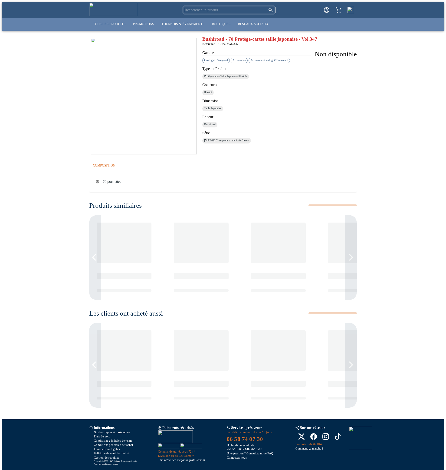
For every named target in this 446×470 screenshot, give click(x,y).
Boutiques (221, 24)
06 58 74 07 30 (245, 439)
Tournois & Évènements (182, 24)
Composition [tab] (104, 165)
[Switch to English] (351, 10)
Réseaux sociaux (253, 24)
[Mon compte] (327, 10)
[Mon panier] (339, 10)
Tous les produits (109, 24)
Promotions (143, 24)
